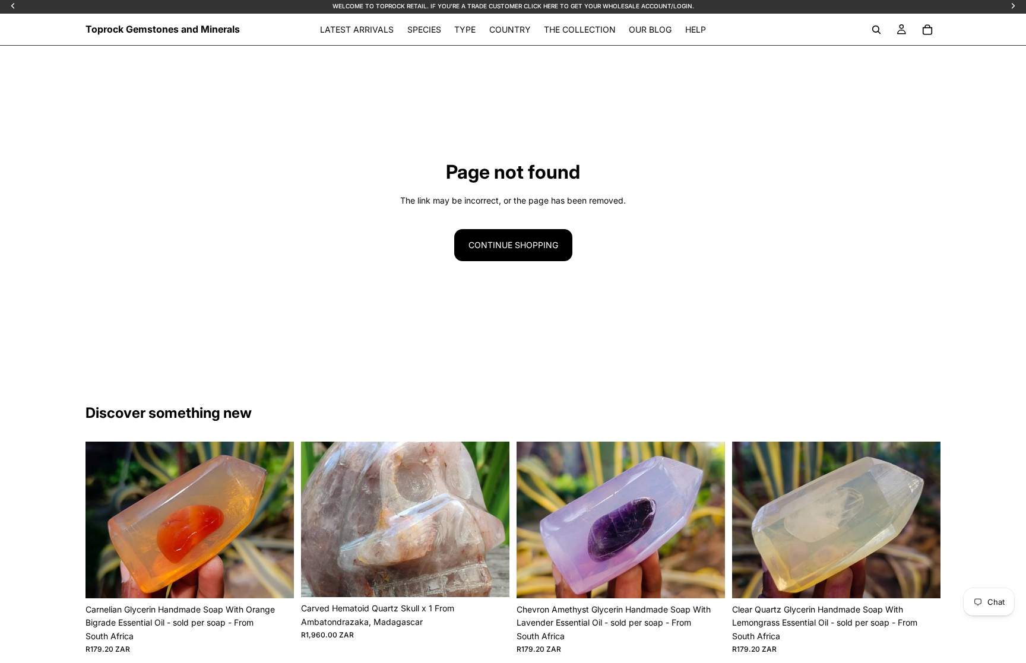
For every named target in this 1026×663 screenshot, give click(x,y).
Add (285, 580)
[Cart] (927, 30)
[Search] (876, 30)
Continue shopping (513, 245)
